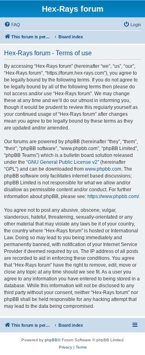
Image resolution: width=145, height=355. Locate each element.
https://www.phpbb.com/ (113, 196)
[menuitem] (12, 24)
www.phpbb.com (103, 169)
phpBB (51, 340)
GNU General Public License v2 (62, 162)
